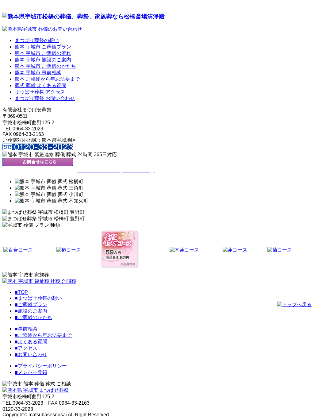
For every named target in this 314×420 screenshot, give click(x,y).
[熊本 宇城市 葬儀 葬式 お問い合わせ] (37, 164)
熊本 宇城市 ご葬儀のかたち (45, 66)
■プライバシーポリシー (41, 365)
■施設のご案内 (31, 311)
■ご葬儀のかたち (33, 317)
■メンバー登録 (31, 372)
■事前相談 (26, 328)
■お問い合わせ (31, 354)
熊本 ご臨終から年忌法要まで (47, 79)
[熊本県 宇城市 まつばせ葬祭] (35, 390)
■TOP (21, 292)
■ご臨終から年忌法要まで (43, 335)
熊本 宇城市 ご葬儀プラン (43, 46)
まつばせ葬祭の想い (37, 40)
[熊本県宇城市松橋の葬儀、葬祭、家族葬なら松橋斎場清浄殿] (83, 16)
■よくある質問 (31, 341)
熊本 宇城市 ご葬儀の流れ (43, 53)
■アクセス (26, 348)
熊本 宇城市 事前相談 (38, 72)
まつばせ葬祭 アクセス (40, 91)
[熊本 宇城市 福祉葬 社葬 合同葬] (39, 281)
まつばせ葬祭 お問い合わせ (45, 98)
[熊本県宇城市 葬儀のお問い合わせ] (42, 29)
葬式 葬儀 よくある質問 (40, 85)
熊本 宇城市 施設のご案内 (43, 59)
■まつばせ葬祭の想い (38, 298)
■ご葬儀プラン (31, 304)
